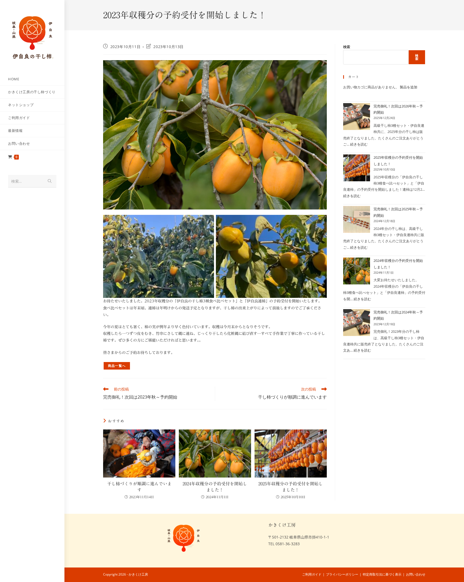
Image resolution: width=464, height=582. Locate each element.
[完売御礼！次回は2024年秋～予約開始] (356, 322)
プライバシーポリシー (342, 574)
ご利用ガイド (311, 574)
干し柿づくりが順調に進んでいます (139, 487)
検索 (346, 46)
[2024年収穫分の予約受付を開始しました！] (356, 271)
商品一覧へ (117, 365)
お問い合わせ (415, 574)
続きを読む (359, 144)
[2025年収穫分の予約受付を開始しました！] (356, 167)
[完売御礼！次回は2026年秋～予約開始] (356, 116)
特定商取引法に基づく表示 (382, 574)
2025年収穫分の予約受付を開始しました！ (290, 487)
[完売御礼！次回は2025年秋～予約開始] (356, 219)
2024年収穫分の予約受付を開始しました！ (215, 487)
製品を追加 (408, 87)
